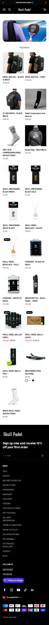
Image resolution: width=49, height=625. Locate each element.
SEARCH (6, 476)
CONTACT (7, 551)
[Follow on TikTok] (25, 590)
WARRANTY (8, 494)
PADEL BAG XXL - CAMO (35, 77)
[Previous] (3, 2)
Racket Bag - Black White (35, 150)
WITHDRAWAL (9, 539)
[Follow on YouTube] (18, 590)
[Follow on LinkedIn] (32, 590)
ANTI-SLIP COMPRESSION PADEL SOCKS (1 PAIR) (12, 153)
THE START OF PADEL (12, 508)
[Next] (45, 2)
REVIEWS (6, 503)
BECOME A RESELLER (12, 480)
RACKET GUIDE (9, 485)
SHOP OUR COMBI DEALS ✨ (24, 3)
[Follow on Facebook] (4, 590)
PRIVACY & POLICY (10, 530)
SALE (5, 471)
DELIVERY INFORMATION (9, 519)
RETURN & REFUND (11, 534)
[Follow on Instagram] (11, 590)
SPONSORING (8, 490)
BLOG (5, 556)
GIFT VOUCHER (9, 513)
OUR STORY (7, 499)
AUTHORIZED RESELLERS (8, 545)
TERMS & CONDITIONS (12, 525)
